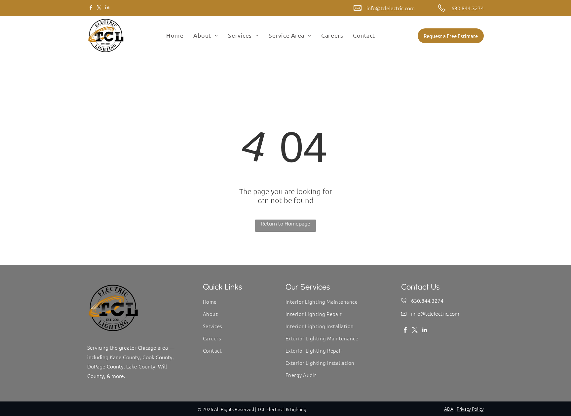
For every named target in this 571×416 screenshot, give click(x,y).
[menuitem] (174, 35)
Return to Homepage (285, 223)
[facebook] (90, 8)
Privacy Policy (470, 408)
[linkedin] (107, 8)
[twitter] (98, 8)
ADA (448, 408)
